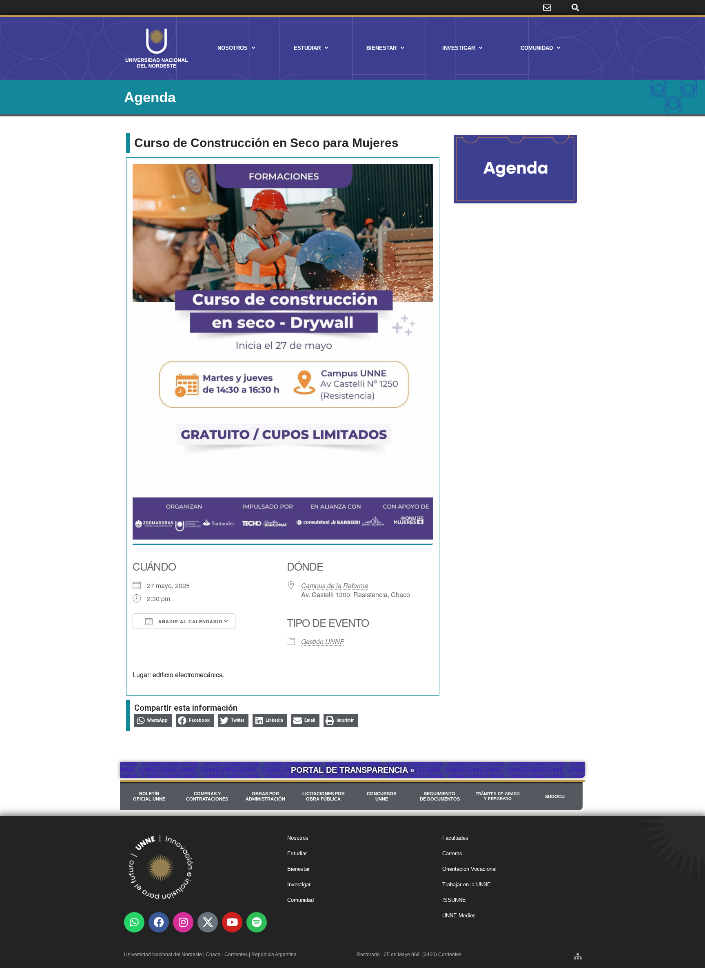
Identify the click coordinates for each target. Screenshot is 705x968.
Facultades (455, 838)
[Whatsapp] (134, 922)
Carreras (452, 853)
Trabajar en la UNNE (466, 884)
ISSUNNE (454, 900)
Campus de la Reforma (334, 585)
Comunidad (537, 48)
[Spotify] (256, 922)
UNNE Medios (459, 915)
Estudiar (307, 48)
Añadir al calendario (190, 621)
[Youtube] (232, 922)
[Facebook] (159, 922)
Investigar (458, 48)
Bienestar (381, 48)
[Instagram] (183, 922)
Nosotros (232, 48)
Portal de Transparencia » (353, 769)
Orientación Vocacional (469, 869)
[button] (575, 7)
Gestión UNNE (322, 641)
